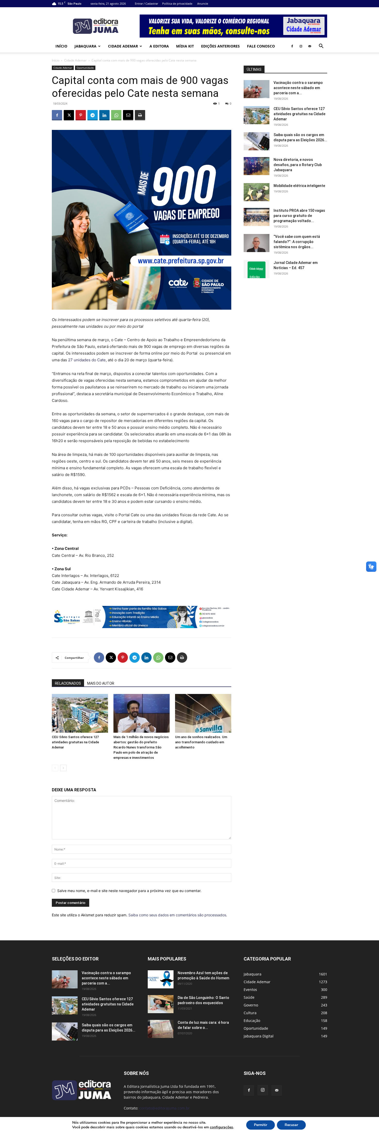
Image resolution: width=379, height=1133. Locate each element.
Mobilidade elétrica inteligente (300, 186)
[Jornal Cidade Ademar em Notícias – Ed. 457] (256, 269)
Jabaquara (85, 46)
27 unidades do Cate (87, 359)
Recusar (291, 1124)
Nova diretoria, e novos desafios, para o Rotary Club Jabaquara (298, 165)
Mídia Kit (185, 46)
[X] (69, 115)
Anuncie (202, 3)
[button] (321, 46)
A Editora (159, 46)
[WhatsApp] (116, 115)
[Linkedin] (104, 115)
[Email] (128, 115)
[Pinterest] (81, 115)
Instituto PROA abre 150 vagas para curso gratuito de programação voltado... (299, 215)
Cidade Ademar (123, 46)
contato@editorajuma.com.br (164, 1108)
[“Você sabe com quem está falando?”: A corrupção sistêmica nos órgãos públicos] (256, 243)
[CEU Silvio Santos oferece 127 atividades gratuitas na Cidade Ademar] (80, 713)
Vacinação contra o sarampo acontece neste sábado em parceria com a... (298, 88)
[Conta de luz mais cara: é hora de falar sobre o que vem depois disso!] (161, 1029)
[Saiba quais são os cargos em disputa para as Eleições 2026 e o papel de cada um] (256, 141)
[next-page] (63, 768)
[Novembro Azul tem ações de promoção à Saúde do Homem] (161, 979)
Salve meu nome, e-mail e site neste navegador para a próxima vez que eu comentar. (129, 890)
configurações (221, 1127)
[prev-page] (55, 768)
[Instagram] (301, 46)
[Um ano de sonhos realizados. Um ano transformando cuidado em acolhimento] (203, 713)
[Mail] (310, 46)
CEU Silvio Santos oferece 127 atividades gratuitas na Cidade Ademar (75, 742)
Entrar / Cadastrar (146, 3)
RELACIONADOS (68, 683)
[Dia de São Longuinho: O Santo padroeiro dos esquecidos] (161, 1004)
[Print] (140, 115)
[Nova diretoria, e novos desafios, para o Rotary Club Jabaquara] (256, 166)
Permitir (260, 1124)
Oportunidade (85, 67)
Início (61, 46)
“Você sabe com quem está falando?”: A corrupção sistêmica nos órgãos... (297, 242)
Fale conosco (261, 46)
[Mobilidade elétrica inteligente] (256, 192)
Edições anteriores (220, 46)
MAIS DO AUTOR (100, 683)
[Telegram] (92, 115)
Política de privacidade (177, 3)
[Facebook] (292, 46)
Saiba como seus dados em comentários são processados (177, 915)
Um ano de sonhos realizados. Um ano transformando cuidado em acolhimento (201, 742)
